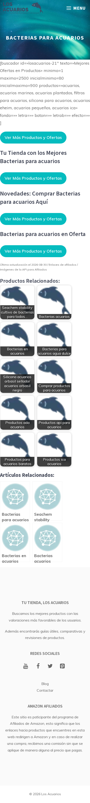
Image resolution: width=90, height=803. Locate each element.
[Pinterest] (62, 666)
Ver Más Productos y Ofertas (33, 137)
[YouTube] (26, 666)
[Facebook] (38, 666)
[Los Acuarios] (22, 8)
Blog (45, 683)
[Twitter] (50, 666)
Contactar (45, 690)
